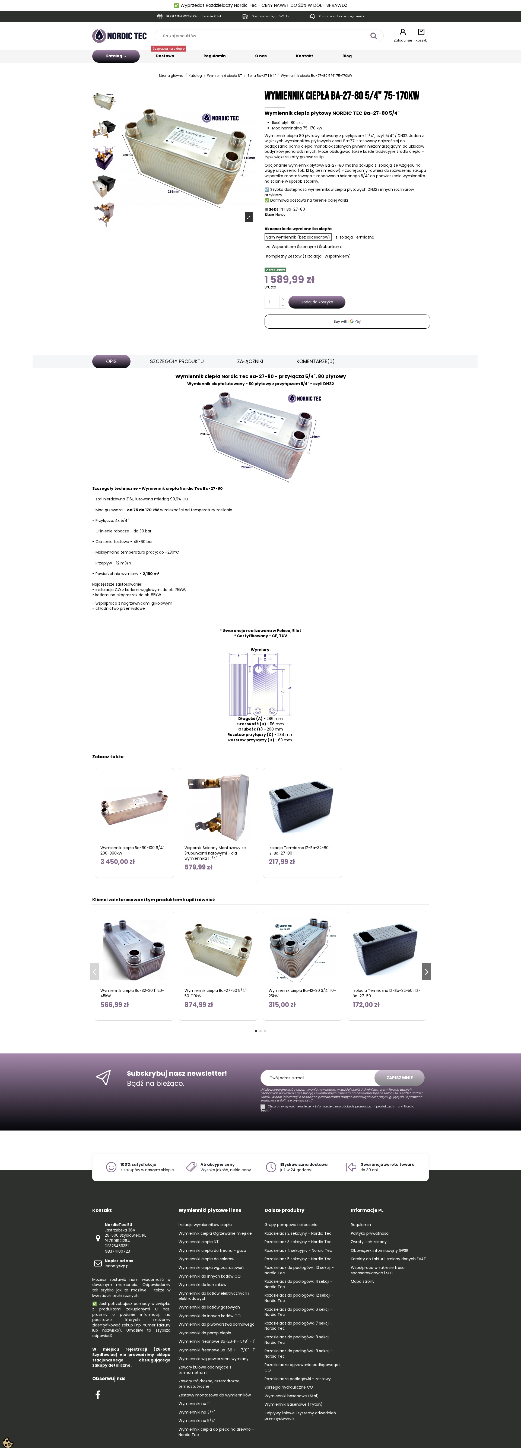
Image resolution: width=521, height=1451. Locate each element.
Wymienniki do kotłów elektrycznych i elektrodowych (214, 1296)
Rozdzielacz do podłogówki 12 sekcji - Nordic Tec (299, 1298)
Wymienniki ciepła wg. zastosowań (211, 1267)
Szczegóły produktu (177, 361)
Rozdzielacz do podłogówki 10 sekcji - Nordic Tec (299, 1270)
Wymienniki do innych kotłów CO (210, 1276)
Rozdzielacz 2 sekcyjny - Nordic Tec (298, 1233)
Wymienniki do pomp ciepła (205, 1333)
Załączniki (250, 361)
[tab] (111, 361)
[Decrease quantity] (282, 305)
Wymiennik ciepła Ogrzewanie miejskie (215, 1233)
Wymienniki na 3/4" (197, 1412)
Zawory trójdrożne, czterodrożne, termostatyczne (209, 1384)
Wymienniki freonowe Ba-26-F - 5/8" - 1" (217, 1341)
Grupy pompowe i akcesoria (291, 1224)
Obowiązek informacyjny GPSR (379, 1250)
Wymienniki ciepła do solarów (206, 1259)
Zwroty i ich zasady (369, 1241)
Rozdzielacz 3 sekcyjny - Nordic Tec (298, 1241)
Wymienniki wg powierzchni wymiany (214, 1358)
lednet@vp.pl (119, 1263)
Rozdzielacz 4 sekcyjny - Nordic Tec (298, 1250)
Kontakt (304, 56)
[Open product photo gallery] (249, 217)
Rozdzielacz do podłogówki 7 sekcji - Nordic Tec (299, 1326)
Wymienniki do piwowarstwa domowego (217, 1324)
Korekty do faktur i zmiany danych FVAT (388, 1259)
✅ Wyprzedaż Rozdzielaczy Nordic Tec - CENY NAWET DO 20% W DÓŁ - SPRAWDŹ (260, 5)
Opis (111, 361)
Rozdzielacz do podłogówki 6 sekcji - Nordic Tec (299, 1312)
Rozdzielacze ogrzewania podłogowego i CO (302, 1367)
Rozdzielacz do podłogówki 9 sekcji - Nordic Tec (299, 1353)
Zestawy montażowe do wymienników (215, 1395)
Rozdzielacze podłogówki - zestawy (298, 1379)
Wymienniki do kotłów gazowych (209, 1307)
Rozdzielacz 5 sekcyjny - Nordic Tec (298, 1259)
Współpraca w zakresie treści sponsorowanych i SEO (378, 1270)
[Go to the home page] (119, 35)
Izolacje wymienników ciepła (205, 1224)
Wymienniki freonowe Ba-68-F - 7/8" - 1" (217, 1350)
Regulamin (215, 56)
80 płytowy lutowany (318, 135)
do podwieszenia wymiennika (397, 176)
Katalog (114, 56)
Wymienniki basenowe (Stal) (292, 1396)
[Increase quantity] (282, 299)
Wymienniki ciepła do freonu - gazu (212, 1250)
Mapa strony (362, 1281)
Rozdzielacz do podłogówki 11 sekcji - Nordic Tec (298, 1284)
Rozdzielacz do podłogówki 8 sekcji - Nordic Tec (299, 1340)
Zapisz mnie (400, 1078)
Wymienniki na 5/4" (197, 1420)
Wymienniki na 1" (194, 1403)
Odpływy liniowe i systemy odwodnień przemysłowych (300, 1416)
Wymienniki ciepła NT (199, 1241)
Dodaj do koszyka (317, 302)
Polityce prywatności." (296, 1100)
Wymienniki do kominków (202, 1284)
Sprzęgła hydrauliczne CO (289, 1387)
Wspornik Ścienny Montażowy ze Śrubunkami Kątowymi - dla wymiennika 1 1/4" (215, 853)
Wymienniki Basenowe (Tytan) (294, 1404)
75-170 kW (312, 128)
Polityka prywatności (370, 1233)
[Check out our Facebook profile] (97, 1394)
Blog (347, 56)
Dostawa (169, 54)
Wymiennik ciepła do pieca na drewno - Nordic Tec (216, 1432)
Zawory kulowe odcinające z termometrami (205, 1370)
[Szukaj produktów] (373, 36)
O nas (261, 56)
